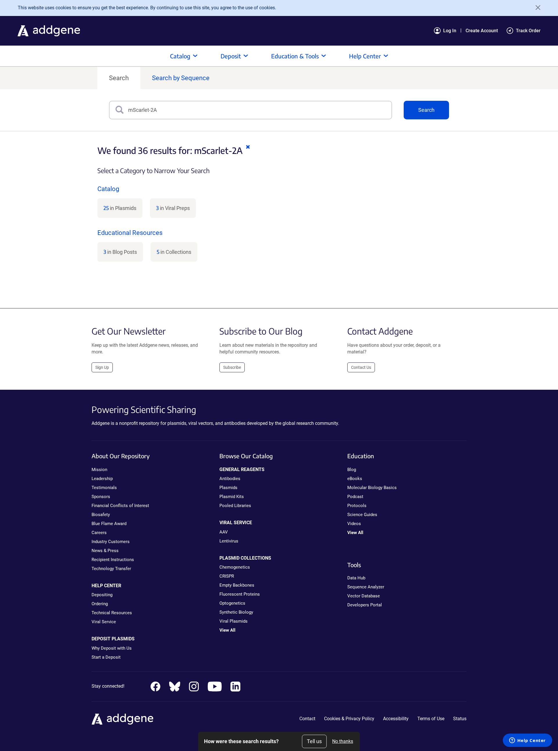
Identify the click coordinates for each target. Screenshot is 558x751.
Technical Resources (112, 612)
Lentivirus (228, 541)
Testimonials (104, 487)
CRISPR (226, 576)
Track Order (528, 30)
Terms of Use (430, 718)
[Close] (536, 7)
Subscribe (232, 367)
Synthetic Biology (236, 612)
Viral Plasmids (233, 621)
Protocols (356, 505)
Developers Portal (364, 605)
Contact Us (361, 367)
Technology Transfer (111, 568)
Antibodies (229, 478)
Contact (307, 718)
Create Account (482, 30)
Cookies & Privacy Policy (349, 718)
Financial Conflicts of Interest (120, 505)
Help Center (365, 56)
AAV (223, 532)
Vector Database (363, 596)
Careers (99, 532)
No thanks (342, 741)
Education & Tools (295, 56)
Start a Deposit (106, 657)
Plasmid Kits (231, 496)
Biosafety (101, 514)
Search (119, 78)
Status (459, 718)
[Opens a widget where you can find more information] (527, 741)
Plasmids (228, 487)
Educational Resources (129, 232)
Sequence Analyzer (365, 587)
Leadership (102, 478)
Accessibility (396, 718)
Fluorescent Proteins (239, 594)
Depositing (102, 594)
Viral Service (104, 621)
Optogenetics (232, 603)
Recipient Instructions (113, 559)
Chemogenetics (234, 567)
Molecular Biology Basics (372, 487)
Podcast (355, 496)
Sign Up (102, 367)
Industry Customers (111, 541)
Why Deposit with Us (112, 648)
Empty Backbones (236, 585)
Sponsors (101, 496)
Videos (354, 523)
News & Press (105, 550)
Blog (351, 469)
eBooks (354, 478)
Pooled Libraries (235, 505)
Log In (449, 30)
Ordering (100, 603)
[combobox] (259, 110)
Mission (99, 469)
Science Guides (362, 514)
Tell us (314, 741)
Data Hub (356, 578)
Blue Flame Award (109, 523)
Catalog (180, 56)
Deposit (231, 56)
